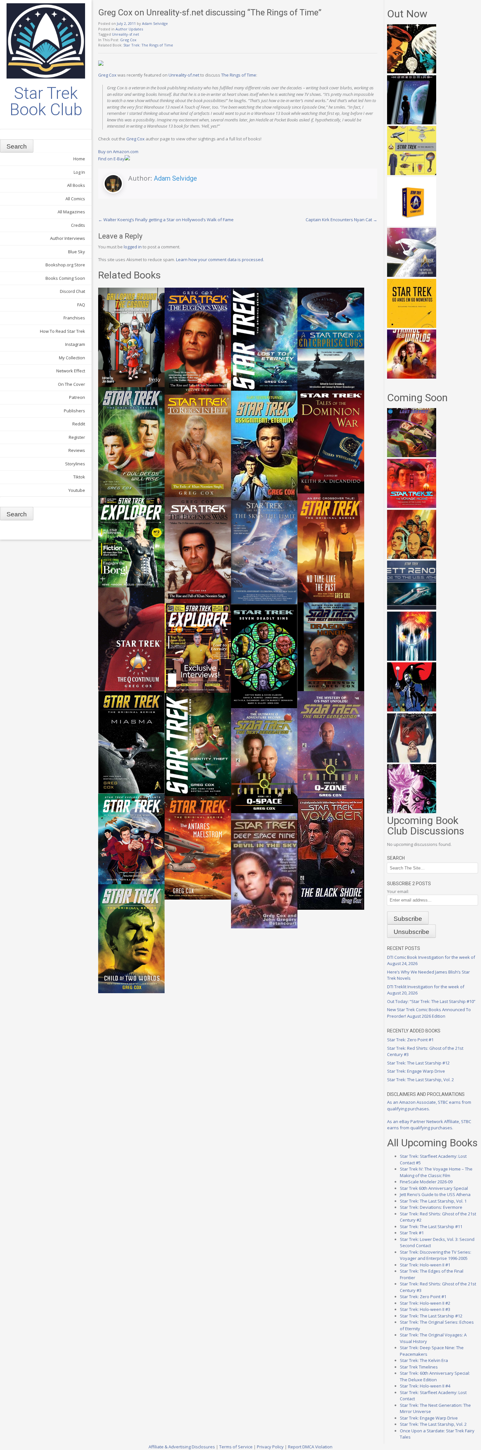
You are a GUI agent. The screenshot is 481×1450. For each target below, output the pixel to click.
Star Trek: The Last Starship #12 (418, 1063)
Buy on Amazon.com (118, 151)
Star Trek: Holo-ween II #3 (425, 1309)
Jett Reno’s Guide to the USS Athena (435, 1194)
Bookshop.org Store (65, 265)
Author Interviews (67, 238)
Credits (78, 225)
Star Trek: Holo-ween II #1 (425, 1265)
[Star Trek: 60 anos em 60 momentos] (411, 326)
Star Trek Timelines (419, 1367)
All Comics (75, 199)
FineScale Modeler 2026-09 (426, 1182)
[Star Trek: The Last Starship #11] (411, 812)
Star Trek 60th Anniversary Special (434, 1188)
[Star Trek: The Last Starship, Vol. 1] (411, 659)
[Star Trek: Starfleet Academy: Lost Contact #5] (411, 455)
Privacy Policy (270, 1447)
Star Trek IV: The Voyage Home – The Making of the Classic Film (436, 1172)
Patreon (77, 397)
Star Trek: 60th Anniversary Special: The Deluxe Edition (435, 1376)
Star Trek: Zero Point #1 (410, 1040)
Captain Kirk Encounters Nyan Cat (341, 220)
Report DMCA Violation (310, 1447)
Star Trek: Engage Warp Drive (416, 1071)
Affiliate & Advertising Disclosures (182, 1447)
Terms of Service (236, 1447)
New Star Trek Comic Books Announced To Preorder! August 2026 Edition (429, 1013)
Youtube (76, 490)
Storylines (75, 464)
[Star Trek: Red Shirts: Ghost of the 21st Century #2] (411, 761)
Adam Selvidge (155, 23)
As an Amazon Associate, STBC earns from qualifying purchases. (429, 1105)
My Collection (72, 358)
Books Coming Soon (65, 278)
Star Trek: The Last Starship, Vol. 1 (433, 1201)
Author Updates (129, 29)
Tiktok (79, 477)
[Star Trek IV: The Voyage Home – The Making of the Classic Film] (411, 506)
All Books (76, 185)
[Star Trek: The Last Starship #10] (411, 72)
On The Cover (71, 384)
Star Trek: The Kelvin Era (424, 1360)
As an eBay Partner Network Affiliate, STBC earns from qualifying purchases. (429, 1125)
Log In (79, 172)
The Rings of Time (238, 75)
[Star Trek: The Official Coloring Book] (411, 275)
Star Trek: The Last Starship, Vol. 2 (420, 1080)
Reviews (76, 450)
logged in (133, 247)
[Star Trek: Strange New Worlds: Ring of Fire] (411, 377)
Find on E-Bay (111, 159)
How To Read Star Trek (62, 331)
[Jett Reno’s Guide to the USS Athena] (411, 608)
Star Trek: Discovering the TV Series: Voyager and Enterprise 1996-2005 (435, 1255)
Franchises (74, 318)
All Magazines (71, 212)
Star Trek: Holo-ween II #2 (425, 1303)
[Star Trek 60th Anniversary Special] (411, 557)
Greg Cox (128, 39)
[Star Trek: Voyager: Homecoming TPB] (411, 123)
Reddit (78, 424)
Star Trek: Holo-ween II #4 (425, 1386)
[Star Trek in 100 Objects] (411, 173)
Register (77, 437)
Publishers (74, 411)
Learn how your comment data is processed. (220, 259)
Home (79, 159)
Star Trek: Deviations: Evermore (431, 1207)
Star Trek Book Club (45, 101)
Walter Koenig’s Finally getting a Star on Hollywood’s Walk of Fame (166, 220)
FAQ (81, 305)
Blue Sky (76, 252)
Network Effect (70, 371)
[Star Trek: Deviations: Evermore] (411, 710)
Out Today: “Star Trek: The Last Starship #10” (431, 1001)
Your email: (398, 891)
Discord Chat (72, 291)
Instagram (75, 344)
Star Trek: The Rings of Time (148, 45)
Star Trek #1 (412, 1233)
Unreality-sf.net (125, 34)
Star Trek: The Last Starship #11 (431, 1226)
